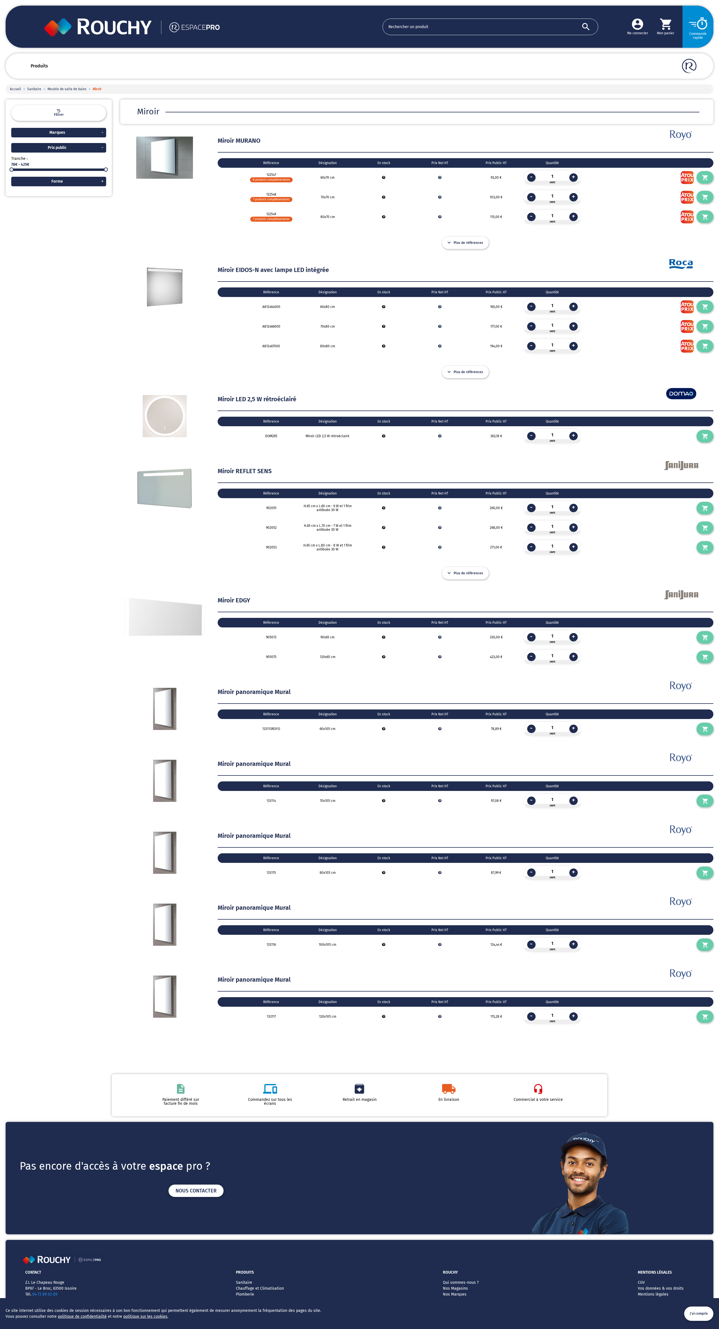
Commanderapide (698, 36)
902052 (271, 528)
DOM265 (271, 436)
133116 (271, 945)
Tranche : (19, 158)
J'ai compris (699, 1314)
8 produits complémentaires (271, 180)
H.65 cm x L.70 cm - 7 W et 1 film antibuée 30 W (327, 528)
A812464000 (271, 307)
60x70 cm (327, 178)
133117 (271, 1017)
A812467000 (271, 346)
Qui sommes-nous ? (461, 1282)
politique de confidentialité (82, 1316)
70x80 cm (327, 326)
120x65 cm (327, 657)
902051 (271, 508)
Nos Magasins (455, 1288)
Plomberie (245, 1294)
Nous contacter (196, 1191)
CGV (641, 1282)
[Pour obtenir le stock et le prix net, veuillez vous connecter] (383, 177)
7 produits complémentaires (271, 199)
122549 (271, 214)
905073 (271, 637)
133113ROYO (271, 729)
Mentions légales (653, 1294)
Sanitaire (34, 89)
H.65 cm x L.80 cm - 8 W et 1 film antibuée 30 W (327, 547)
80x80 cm (327, 346)
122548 (271, 194)
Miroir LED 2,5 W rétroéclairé (327, 436)
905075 (271, 657)
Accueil (15, 89)
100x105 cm (327, 945)
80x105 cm (328, 873)
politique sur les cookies (145, 1316)
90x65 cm (327, 637)
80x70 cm (327, 217)
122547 (271, 175)
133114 (271, 801)
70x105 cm (327, 801)
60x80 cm (327, 307)
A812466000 (271, 326)
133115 (271, 873)
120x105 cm (327, 1017)
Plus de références (468, 243)
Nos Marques (455, 1294)
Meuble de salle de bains (67, 89)
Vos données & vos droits (661, 1288)
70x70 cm (328, 197)
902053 (271, 547)
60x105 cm (327, 729)
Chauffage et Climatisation (260, 1288)
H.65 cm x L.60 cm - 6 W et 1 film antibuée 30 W (328, 508)
